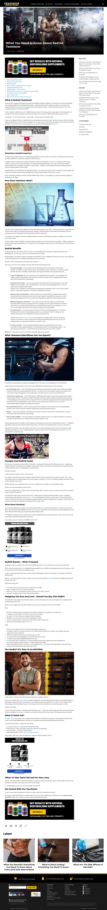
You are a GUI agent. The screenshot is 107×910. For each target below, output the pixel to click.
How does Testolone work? (14, 82)
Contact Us (50, 888)
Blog (86, 887)
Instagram (87, 888)
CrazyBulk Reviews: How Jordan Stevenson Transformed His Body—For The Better (90, 110)
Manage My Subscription (54, 897)
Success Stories (86, 4)
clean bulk (50, 578)
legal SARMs (40, 795)
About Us (49, 887)
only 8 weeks (13, 591)
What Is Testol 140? (12, 95)
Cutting (67, 888)
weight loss (53, 161)
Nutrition (49, 4)
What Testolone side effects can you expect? (19, 85)
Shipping (49, 891)
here (51, 735)
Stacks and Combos (70, 891)
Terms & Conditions (92, 908)
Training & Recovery (37, 4)
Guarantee (50, 896)
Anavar (28, 285)
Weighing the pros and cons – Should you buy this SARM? (22, 91)
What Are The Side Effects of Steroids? (88, 73)
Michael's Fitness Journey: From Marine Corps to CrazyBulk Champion (89, 99)
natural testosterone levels (30, 732)
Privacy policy (84, 908)
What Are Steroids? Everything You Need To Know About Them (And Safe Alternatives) (90, 64)
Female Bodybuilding (71, 894)
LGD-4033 (34, 510)
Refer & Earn (50, 899)
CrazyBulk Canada (23, 908)
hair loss (29, 622)
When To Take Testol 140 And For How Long (19, 97)
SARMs (13, 229)
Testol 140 (55, 124)
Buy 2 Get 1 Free (69, 893)
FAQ (48, 890)
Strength (67, 890)
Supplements (58, 4)
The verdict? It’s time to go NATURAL (17, 93)
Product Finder (51, 894)
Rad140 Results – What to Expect (16, 89)
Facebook (87, 892)
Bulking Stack (33, 520)
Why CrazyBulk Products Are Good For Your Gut (90, 82)
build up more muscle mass (27, 317)
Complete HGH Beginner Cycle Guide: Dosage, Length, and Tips (89, 78)
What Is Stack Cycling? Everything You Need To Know (90, 69)
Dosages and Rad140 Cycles (15, 87)
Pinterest (87, 890)
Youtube (87, 893)
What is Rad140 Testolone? (14, 80)
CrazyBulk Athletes (52, 893)
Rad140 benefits (11, 83)
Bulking (67, 887)
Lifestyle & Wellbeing (71, 4)
